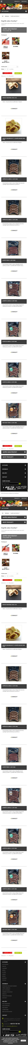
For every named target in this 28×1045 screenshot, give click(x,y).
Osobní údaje (5, 1009)
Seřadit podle (4, 66)
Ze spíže (4, 972)
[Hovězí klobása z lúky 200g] (13, 370)
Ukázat (2, 69)
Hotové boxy (5, 964)
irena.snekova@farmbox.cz (12, 1026)
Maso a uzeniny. (5, 47)
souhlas (23, 1040)
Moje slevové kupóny (7, 1011)
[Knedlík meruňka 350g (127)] (13, 86)
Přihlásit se (16, 1)
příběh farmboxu (6, 988)
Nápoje (4, 976)
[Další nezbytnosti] (5, 55)
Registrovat (24, 1)
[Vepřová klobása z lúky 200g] (13, 207)
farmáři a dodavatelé (7, 992)
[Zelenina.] (15, 41)
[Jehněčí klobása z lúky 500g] (13, 289)
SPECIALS (7, 16)
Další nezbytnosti (5, 61)
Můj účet (4, 473)
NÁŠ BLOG (4, 993)
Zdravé (4, 974)
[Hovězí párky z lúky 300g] (13, 248)
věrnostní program (7, 995)
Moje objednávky (6, 1003)
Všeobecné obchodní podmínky (9, 986)
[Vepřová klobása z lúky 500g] (13, 167)
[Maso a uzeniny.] (5, 41)
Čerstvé (4, 966)
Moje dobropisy (6, 1005)
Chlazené (4, 968)
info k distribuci (6, 990)
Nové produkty (8, 457)
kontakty (4, 997)
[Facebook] (3, 487)
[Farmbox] (12, 7)
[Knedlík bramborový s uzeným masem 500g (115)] (13, 126)
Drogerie (4, 978)
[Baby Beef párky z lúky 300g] (13, 410)
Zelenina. (15, 46)
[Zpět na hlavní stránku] (2, 16)
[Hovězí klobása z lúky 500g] (13, 329)
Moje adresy (5, 1007)
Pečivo (3, 970)
